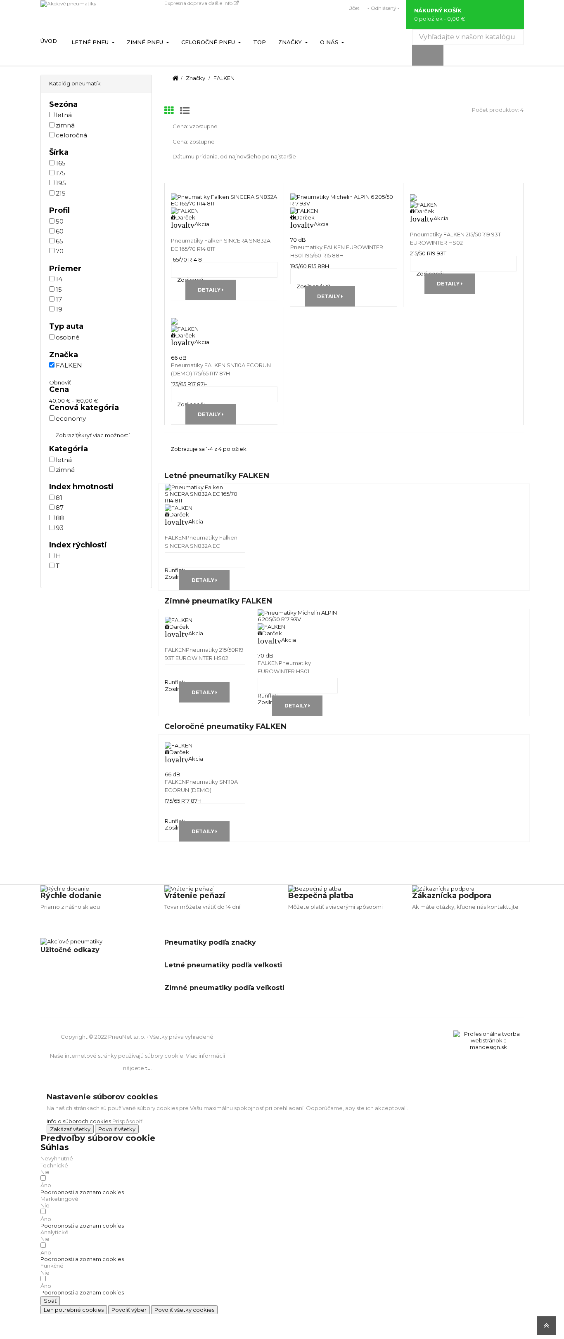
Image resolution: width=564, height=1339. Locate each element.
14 (59, 279)
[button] (82, 1192)
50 (60, 221)
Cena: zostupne (194, 141)
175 (61, 173)
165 (61, 163)
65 (59, 241)
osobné (68, 337)
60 (60, 231)
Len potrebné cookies (74, 1309)
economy (71, 418)
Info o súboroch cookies (79, 1121)
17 (59, 299)
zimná (65, 125)
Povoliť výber (129, 1309)
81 (59, 498)
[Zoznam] (185, 110)
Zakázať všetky (70, 1129)
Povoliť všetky (116, 1129)
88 (60, 518)
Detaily (210, 290)
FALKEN (69, 365)
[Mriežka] (169, 110)
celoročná (71, 135)
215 (61, 193)
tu (148, 1068)
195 (61, 183)
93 (60, 528)
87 (60, 508)
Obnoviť (60, 382)
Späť (50, 1300)
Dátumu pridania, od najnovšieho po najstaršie (234, 156)
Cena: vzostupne (195, 126)
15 (59, 289)
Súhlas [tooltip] (54, 1147)
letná (64, 115)
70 (60, 251)
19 (59, 309)
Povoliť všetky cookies (184, 1309)
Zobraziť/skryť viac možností (92, 435)
